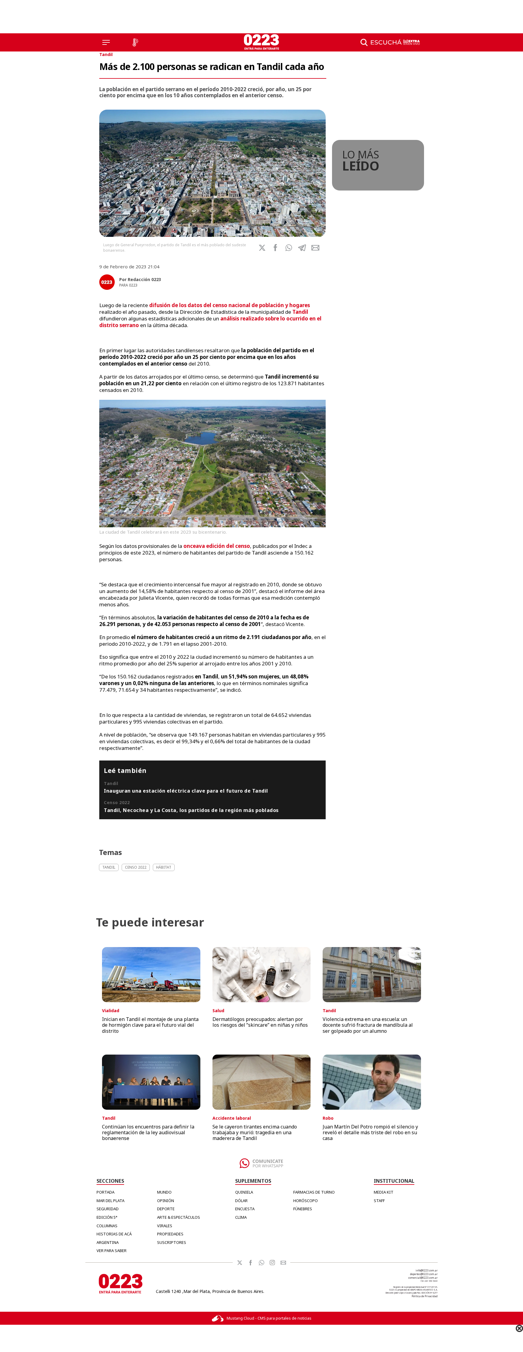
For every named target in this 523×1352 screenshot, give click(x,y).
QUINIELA (244, 1192)
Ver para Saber (112, 1250)
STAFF (379, 1200)
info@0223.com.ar (427, 1270)
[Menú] (106, 42)
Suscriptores (171, 1242)
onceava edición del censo (216, 545)
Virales (164, 1225)
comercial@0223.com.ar (423, 1277)
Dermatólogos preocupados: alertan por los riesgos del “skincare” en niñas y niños (260, 1022)
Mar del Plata (110, 1200)
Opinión (165, 1200)
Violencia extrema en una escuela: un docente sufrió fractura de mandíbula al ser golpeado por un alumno (368, 1025)
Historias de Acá (114, 1234)
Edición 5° (107, 1217)
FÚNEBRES (302, 1208)
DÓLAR (241, 1200)
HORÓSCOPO (305, 1200)
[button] (289, 247)
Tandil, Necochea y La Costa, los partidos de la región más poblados (191, 810)
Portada (105, 1192)
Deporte (166, 1208)
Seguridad (108, 1208)
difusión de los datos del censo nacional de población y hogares (229, 305)
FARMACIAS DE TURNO (314, 1192)
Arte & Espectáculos (178, 1217)
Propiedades (170, 1234)
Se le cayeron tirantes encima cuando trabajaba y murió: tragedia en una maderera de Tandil (254, 1132)
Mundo (164, 1192)
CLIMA (241, 1217)
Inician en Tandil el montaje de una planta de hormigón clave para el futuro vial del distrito (150, 1025)
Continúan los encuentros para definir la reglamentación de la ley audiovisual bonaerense (148, 1132)
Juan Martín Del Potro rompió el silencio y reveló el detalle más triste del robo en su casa (370, 1132)
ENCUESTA (245, 1208)
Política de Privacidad (425, 1296)
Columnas (107, 1225)
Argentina (108, 1242)
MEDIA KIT (383, 1192)
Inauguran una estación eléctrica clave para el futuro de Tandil (186, 790)
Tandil (106, 54)
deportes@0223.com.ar (424, 1274)
